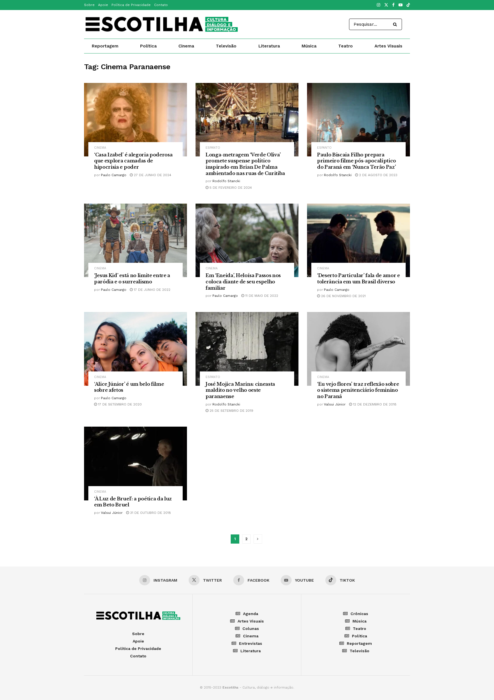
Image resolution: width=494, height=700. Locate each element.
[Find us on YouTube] (401, 5)
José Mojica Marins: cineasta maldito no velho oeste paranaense (240, 390)
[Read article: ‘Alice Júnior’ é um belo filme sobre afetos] (135, 348)
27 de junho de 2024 (152, 175)
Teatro (345, 46)
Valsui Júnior (335, 404)
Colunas (250, 628)
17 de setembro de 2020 (119, 404)
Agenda (250, 613)
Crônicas (359, 613)
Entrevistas (250, 643)
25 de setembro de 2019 (230, 411)
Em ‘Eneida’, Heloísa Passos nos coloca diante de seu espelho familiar (243, 282)
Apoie (103, 5)
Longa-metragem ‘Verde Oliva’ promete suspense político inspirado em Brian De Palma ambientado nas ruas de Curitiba (245, 164)
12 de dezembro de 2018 (374, 404)
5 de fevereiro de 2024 (230, 188)
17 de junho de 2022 (151, 290)
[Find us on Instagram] (378, 5)
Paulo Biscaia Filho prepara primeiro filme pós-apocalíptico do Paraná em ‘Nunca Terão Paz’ (356, 161)
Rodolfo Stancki (226, 181)
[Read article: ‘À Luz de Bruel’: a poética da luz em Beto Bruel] (135, 463)
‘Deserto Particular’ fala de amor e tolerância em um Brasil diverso (358, 279)
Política (148, 46)
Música (309, 46)
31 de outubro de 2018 (150, 513)
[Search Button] (396, 24)
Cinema (186, 46)
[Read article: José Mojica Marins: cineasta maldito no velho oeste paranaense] (247, 348)
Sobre (89, 5)
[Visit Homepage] (161, 24)
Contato (161, 5)
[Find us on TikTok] (408, 5)
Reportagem (105, 46)
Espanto (213, 147)
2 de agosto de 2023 (377, 175)
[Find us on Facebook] (393, 5)
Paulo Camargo (113, 175)
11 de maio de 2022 (261, 296)
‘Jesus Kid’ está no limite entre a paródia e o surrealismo (132, 279)
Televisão (226, 46)
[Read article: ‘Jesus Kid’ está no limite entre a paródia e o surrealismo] (135, 240)
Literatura (269, 46)
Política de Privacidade (131, 5)
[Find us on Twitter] (386, 5)
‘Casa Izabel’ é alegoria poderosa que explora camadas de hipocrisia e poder (133, 161)
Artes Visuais (388, 46)
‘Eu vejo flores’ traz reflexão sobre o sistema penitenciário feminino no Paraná (358, 390)
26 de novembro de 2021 (343, 296)
